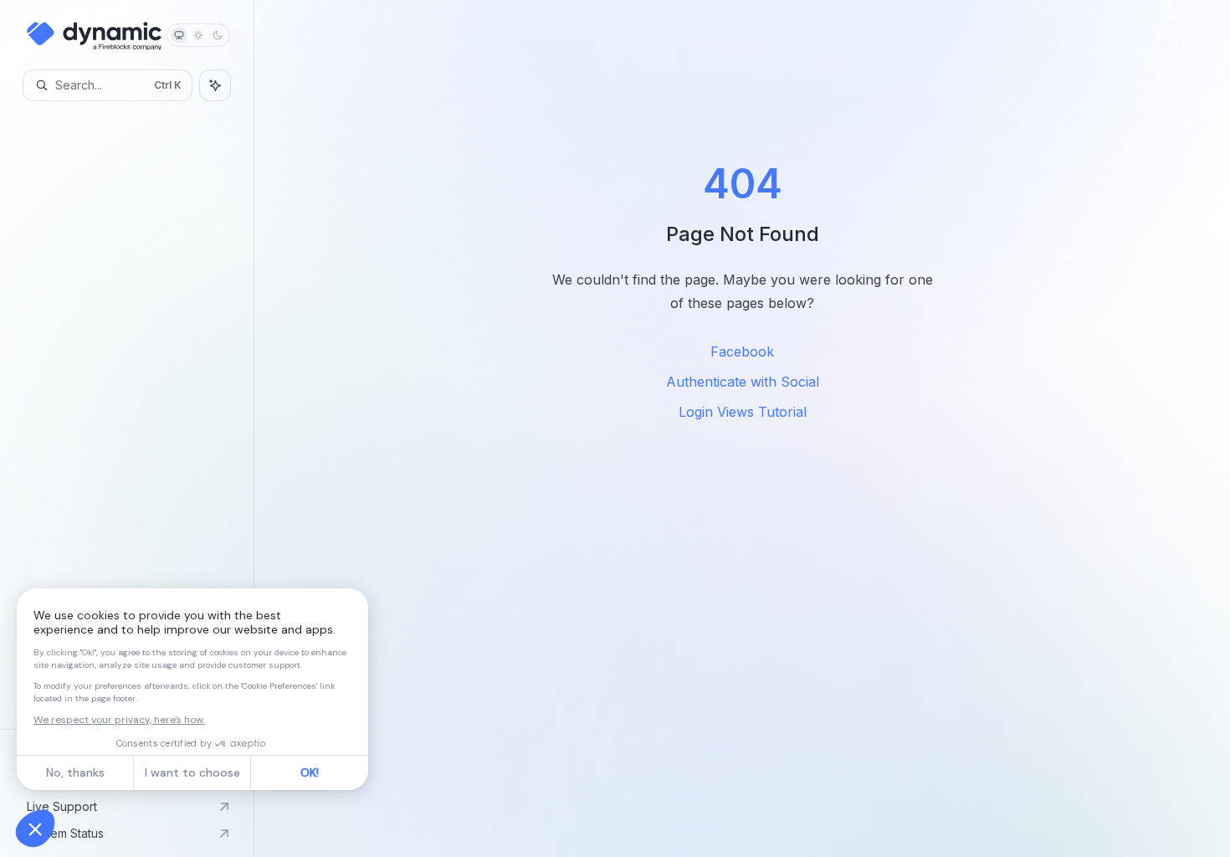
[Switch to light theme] (198, 35)
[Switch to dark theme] (217, 35)
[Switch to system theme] (179, 35)
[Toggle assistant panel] (215, 85)
